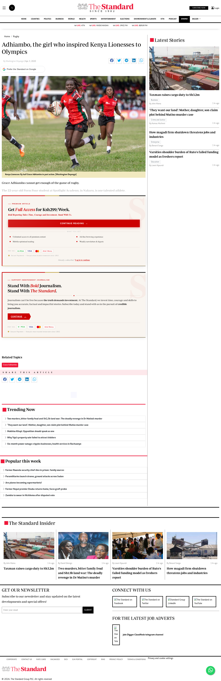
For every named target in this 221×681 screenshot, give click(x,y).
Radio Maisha (100, 26)
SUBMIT (88, 610)
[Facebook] (126, 601)
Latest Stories (170, 40)
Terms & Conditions (136, 660)
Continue (18, 316)
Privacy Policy (116, 660)
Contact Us (26, 660)
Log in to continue (82, 260)
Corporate (11, 660)
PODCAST (173, 19)
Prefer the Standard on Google (21, 69)
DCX (66, 660)
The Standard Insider (32, 523)
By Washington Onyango (13, 61)
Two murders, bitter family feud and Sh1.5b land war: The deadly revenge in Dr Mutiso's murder (80, 573)
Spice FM (121, 26)
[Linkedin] (179, 601)
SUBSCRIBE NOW (198, 8)
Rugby (16, 36)
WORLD (71, 19)
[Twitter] (153, 601)
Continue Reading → (74, 223)
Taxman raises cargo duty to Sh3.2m (174, 94)
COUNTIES (35, 19)
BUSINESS (60, 19)
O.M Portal (77, 660)
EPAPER (184, 19)
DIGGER (195, 19)
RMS (103, 660)
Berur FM (140, 26)
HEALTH (82, 19)
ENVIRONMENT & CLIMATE (145, 19)
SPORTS (93, 19)
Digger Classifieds (136, 635)
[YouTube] (205, 601)
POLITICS (47, 19)
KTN (162, 19)
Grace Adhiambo (10, 365)
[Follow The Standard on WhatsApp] (210, 670)
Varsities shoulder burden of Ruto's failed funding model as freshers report (136, 573)
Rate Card (41, 660)
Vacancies (55, 660)
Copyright (92, 660)
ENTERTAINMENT (108, 19)
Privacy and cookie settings (160, 658)
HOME (23, 19)
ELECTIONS (124, 19)
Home (7, 36)
